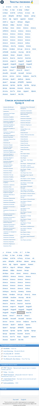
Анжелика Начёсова (8, 204)
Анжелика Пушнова (8, 241)
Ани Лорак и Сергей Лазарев (26, 205)
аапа (4, 16)
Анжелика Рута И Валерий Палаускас (28, 107)
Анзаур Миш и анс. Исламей (26, 129)
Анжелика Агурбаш (8, 119)
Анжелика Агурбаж (8, 117)
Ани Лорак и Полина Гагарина (26, 202)
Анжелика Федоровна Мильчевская (26, 113)
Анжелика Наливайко (9, 202)
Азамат (30, 19)
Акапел (19, 25)
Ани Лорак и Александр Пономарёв (27, 183)
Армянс (29, 82)
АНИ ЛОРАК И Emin (26, 180)
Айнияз (5, 25)
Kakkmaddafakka (8, 383)
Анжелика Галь (7, 172)
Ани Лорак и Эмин (25, 232)
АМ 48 (28, 52)
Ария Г (5, 82)
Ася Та (12, 91)
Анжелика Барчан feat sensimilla (9, 139)
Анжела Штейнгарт (8, 107)
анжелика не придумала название (9, 232)
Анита (5, 70)
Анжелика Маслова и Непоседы (9, 195)
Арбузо (20, 79)
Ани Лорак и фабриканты (27, 226)
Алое (34, 49)
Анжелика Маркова (8, 189)
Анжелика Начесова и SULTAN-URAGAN (9, 214)
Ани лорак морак (25, 153)
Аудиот (26, 91)
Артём (19, 85)
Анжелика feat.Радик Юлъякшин (9, 114)
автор (33, 16)
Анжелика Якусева (26, 120)
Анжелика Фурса (25, 116)
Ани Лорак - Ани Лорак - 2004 (27, 160)
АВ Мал (19, 16)
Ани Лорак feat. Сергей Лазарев (27, 175)
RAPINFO (17, 354)
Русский (16, 399)
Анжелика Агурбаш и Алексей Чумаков (9, 125)
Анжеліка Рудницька (26, 125)
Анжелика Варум (7, 145)
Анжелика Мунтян (8, 200)
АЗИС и (5, 22)
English (23, 399)
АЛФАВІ (5, 52)
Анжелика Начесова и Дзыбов (9, 207)
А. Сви (12, 10)
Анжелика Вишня (8, 168)
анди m (13, 61)
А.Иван (5, 13)
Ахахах (5, 94)
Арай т (13, 79)
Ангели (5, 61)
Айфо (12, 25)
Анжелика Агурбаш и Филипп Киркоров (9, 136)
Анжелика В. (6, 142)
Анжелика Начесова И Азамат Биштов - (9, 221)
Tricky (5, 372)
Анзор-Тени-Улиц (25, 149)
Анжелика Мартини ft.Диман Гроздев (8, 191)
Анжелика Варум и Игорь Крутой (8, 158)
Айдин (27, 22)
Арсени (5, 85)
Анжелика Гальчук (8, 174)
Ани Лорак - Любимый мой (28, 163)
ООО (16, 383)
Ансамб (13, 73)
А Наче (8, 7)
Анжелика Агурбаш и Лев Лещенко (9, 132)
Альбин (13, 52)
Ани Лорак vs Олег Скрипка (28, 178)
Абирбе (11, 16)
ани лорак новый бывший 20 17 (28, 237)
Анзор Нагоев (24, 143)
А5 (33, 13)
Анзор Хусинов (24, 147)
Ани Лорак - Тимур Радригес (25, 170)
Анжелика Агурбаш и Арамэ (9, 129)
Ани (22, 151)
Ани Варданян (24, 155)
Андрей (21, 61)
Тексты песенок (20, 2)
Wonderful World (19, 351)
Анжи (22, 127)
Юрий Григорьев (8, 375)
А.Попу (20, 13)
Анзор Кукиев (24, 139)
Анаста (27, 55)
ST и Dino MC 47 (8, 354)
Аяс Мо (21, 94)
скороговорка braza (9, 379)
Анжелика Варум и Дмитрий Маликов (8, 154)
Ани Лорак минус (25, 234)
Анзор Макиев (24, 141)
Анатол (20, 58)
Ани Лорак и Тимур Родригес (26, 223)
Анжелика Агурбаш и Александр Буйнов (9, 121)
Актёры (5, 28)
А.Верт (27, 10)
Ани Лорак (23, 158)
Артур (33, 85)
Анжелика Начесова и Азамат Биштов (9, 218)
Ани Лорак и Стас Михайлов (25, 209)
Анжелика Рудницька (9, 243)
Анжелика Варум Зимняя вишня (7, 147)
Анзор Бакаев (24, 132)
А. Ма (15, 7)
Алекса (25, 28)
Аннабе (5, 73)
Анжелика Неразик (8, 235)
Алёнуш (6, 46)
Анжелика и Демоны (8, 184)
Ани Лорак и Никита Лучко (28, 193)
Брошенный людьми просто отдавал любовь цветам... (18, 368)
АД (10, 19)
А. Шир (19, 10)
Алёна (27, 43)
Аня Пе (33, 76)
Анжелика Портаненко (9, 239)
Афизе (33, 91)
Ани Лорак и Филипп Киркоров (26, 229)
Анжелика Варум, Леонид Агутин (8, 165)
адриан (23, 19)
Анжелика (6, 111)
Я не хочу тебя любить (15, 356)
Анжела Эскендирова (9, 109)
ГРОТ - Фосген (7, 368)
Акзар (26, 25)
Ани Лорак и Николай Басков (26, 196)
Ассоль (5, 91)
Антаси (28, 73)
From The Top (26, 359)
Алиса (5, 49)
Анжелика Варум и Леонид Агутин (8, 162)
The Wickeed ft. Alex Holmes (11, 359)
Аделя (15, 19)
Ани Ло (28, 67)
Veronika (11, 372)
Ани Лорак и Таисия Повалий (26, 212)
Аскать (27, 88)
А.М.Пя (12, 13)
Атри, (19, 91)
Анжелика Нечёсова (8, 237)
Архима (12, 88)
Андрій (13, 67)
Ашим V (13, 94)
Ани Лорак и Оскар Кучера (28, 199)
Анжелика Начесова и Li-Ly (10, 210)
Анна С (27, 70)
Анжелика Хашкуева (26, 118)
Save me (13, 348)
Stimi (4, 356)
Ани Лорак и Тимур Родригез (26, 219)
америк (5, 55)
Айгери (20, 22)
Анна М (19, 70)
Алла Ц (27, 49)
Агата (5, 19)
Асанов (20, 88)
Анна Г (11, 70)
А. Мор (5, 10)
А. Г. (21, 7)
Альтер (21, 52)
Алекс (19, 28)
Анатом (28, 58)
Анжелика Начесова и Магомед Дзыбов (9, 228)
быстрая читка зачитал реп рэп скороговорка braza (18, 379)
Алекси (20, 43)
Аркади (12, 82)
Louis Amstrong (8, 351)
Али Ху (13, 46)
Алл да (19, 49)
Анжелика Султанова (26, 110)
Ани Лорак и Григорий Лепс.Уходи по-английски (27, 190)
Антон (5, 76)
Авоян (26, 16)
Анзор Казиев (24, 136)
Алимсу (21, 46)
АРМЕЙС (21, 82)
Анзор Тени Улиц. (25, 145)
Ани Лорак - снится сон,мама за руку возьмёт (27, 166)
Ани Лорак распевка (26, 240)
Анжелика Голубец (8, 177)
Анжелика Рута (7, 246)
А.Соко (27, 13)
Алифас (12, 49)
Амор (13, 55)
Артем (12, 85)
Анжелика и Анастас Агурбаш (8, 181)
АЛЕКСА (5, 31)
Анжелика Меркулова (9, 198)
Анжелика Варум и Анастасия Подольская (9, 151)
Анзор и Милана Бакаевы (27, 134)
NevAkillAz (6, 348)
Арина (28, 79)
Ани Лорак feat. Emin (26, 173)
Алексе (5, 40)
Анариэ (19, 55)
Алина (28, 46)
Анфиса (26, 76)
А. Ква (27, 7)
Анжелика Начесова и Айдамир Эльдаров (9, 225)
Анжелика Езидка (8, 179)
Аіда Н (12, 22)
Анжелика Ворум (7, 170)
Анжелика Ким (7, 187)
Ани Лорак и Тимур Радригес (26, 216)
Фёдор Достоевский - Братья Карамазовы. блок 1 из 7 (17, 375)
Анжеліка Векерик (25, 122)
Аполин (5, 79)
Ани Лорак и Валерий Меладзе (26, 187)
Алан (12, 28)
